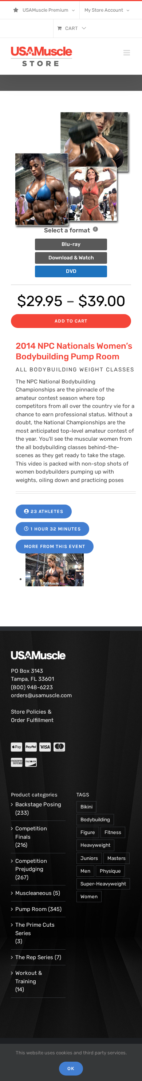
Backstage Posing (38, 804)
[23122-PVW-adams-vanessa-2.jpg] (54, 579)
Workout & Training (28, 977)
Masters (116, 858)
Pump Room (31, 909)
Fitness (112, 832)
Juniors (89, 858)
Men (85, 871)
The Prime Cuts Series (35, 929)
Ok (71, 1068)
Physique (110, 871)
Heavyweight (95, 845)
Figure (87, 832)
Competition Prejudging (31, 865)
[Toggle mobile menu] (127, 53)
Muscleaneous (33, 893)
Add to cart (71, 321)
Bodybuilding (95, 819)
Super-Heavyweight (103, 884)
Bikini (86, 807)
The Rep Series (34, 957)
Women (89, 896)
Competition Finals (31, 832)
